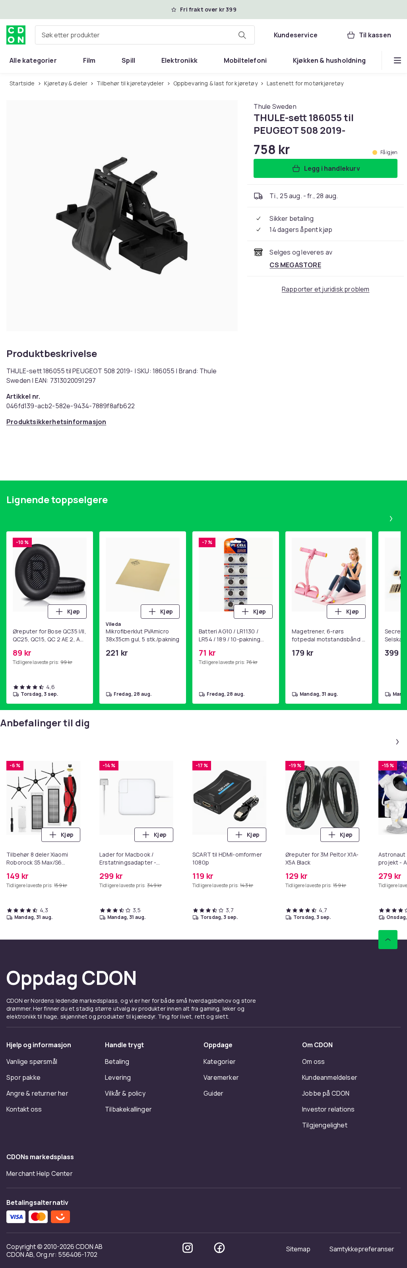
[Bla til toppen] (387, 939)
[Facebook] (219, 1248)
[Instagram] (187, 1248)
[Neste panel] (391, 518)
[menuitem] (33, 60)
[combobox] (145, 34)
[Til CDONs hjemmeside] (15, 34)
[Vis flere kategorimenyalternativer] (397, 60)
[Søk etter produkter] (242, 34)
